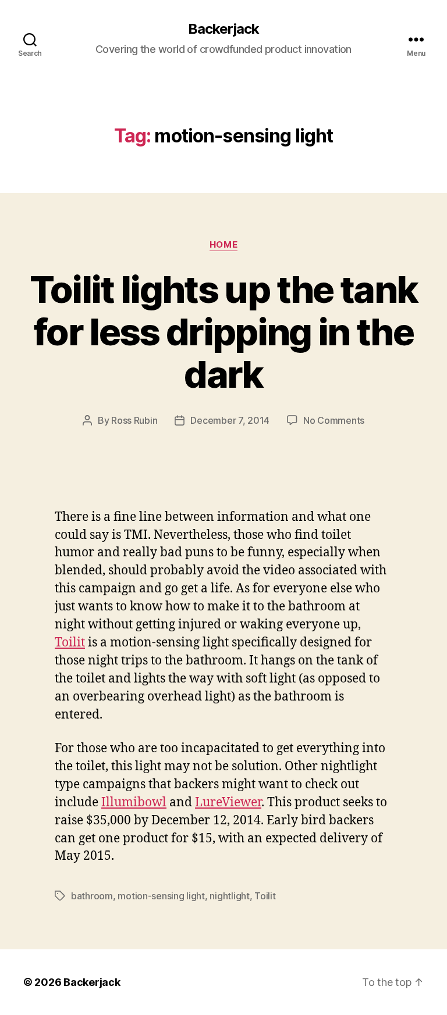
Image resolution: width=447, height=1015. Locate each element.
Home (223, 245)
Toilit (70, 643)
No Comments (333, 420)
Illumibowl (133, 802)
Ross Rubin (134, 420)
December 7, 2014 (229, 420)
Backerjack (223, 29)
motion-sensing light (161, 896)
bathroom (92, 896)
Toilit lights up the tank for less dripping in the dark (224, 331)
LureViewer (228, 802)
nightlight (229, 896)
